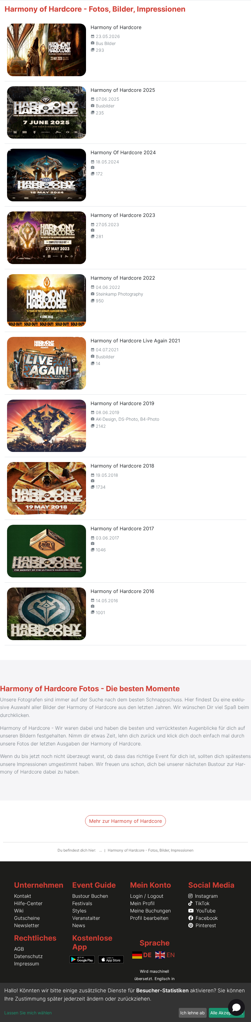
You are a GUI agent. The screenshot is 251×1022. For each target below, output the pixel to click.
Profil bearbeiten (149, 918)
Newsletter (26, 925)
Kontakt (22, 896)
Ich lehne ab (192, 1012)
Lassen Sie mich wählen (28, 1012)
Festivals (82, 903)
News (78, 925)
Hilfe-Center (28, 903)
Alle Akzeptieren (226, 1012)
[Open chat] (236, 1007)
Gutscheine (27, 918)
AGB (19, 949)
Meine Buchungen (150, 911)
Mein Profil (142, 903)
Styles (79, 911)
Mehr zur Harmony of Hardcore (125, 821)
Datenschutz (28, 956)
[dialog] (125, 1002)
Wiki (19, 911)
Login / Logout (146, 896)
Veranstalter (86, 918)
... (101, 850)
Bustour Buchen (90, 896)
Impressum (26, 963)
